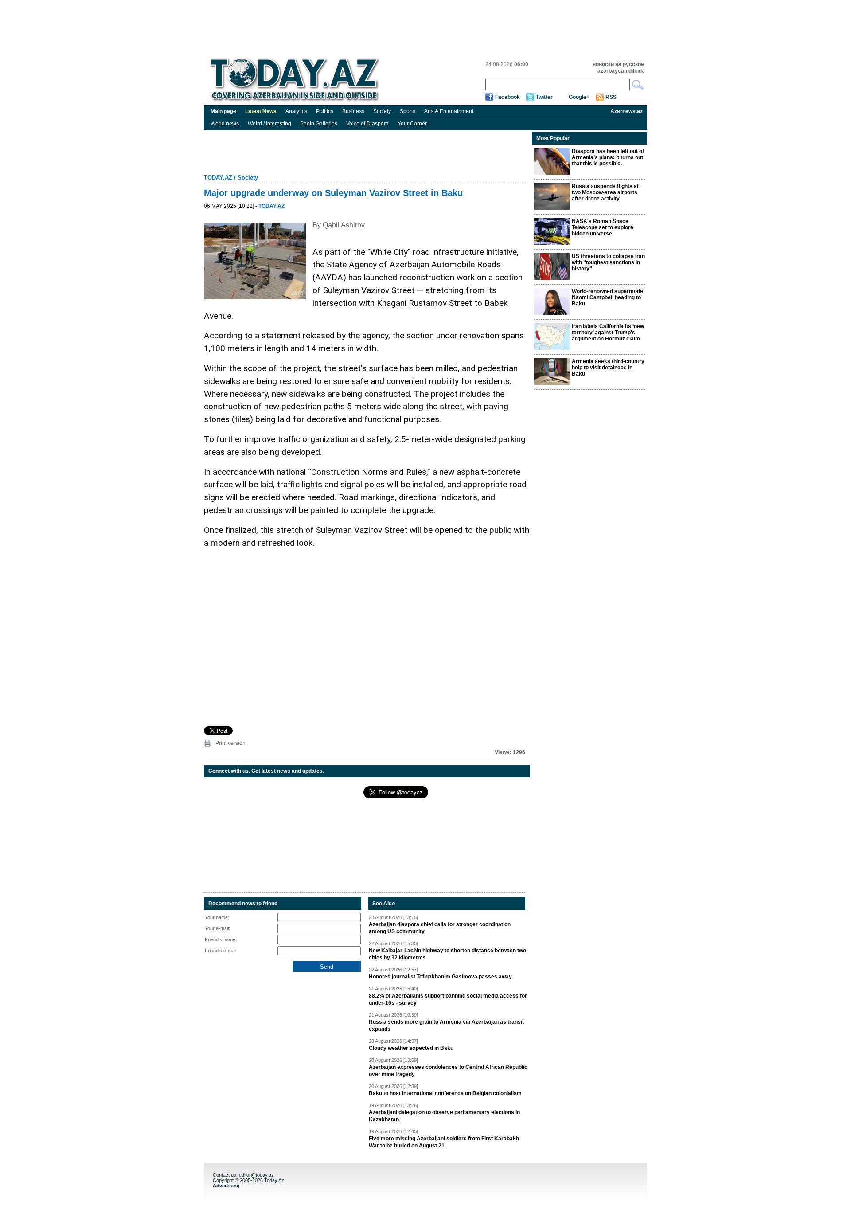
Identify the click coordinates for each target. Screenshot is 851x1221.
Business (353, 111)
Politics (324, 111)
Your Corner (412, 124)
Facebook (507, 97)
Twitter (544, 97)
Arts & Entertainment (448, 111)
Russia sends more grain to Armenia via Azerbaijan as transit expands (446, 1025)
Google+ (579, 97)
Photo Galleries (318, 124)
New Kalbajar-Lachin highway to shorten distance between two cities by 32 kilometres (447, 954)
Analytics (296, 111)
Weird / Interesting (269, 124)
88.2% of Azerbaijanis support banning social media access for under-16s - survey (448, 999)
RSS (611, 97)
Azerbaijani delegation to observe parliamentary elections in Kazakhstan (444, 1116)
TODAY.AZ (218, 177)
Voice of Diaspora (367, 124)
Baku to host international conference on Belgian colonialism (445, 1093)
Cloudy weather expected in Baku (411, 1048)
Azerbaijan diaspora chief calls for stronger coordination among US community (440, 928)
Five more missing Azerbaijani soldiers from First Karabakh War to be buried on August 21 (444, 1142)
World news (225, 124)
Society (382, 111)
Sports (407, 111)
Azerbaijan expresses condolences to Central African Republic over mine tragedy (448, 1070)
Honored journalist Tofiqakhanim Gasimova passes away (440, 977)
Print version (230, 743)
